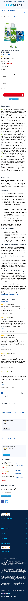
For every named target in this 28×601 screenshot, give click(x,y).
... (8, 396)
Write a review (4, 301)
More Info (6, 428)
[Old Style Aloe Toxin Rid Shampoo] (14, 32)
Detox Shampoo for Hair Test (11, 16)
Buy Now (13, 95)
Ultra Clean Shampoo (8, 420)
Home (2, 16)
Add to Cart (14, 99)
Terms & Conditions (18, 591)
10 (5, 396)
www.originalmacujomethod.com (9, 294)
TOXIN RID (6, 54)
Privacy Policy (5, 591)
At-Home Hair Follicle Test (9, 446)
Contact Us (5, 552)
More (2, 328)
